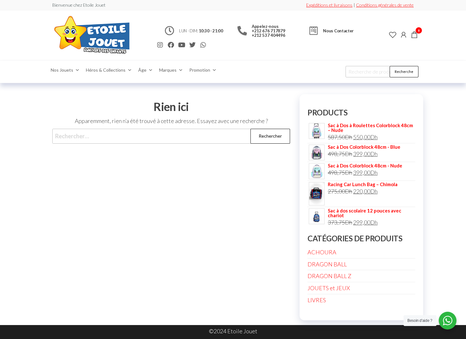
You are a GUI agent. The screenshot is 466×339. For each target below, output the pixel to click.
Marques (168, 70)
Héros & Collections (106, 70)
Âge (142, 70)
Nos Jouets (62, 70)
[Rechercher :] (171, 136)
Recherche (404, 71)
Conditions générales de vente (385, 5)
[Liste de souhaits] (393, 34)
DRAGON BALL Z (329, 275)
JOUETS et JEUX (328, 287)
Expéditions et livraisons (329, 5)
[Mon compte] (403, 34)
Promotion (199, 70)
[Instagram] (160, 45)
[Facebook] (171, 45)
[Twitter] (192, 45)
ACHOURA (321, 252)
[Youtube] (181, 45)
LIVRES (316, 300)
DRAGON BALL (327, 264)
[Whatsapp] (203, 45)
